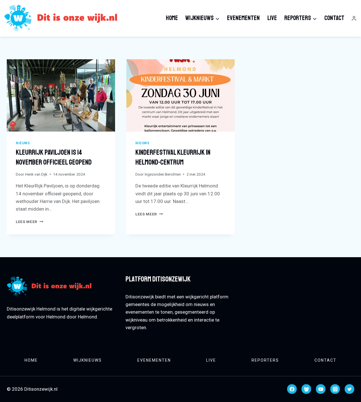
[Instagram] (335, 389)
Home (172, 18)
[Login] (354, 18)
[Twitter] (349, 389)
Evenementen (243, 18)
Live (272, 18)
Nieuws (23, 143)
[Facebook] (292, 389)
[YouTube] (320, 389)
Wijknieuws (87, 360)
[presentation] (61, 95)
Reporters (265, 360)
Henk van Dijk (36, 174)
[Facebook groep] (306, 389)
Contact (334, 18)
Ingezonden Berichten (163, 174)
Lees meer (29, 221)
